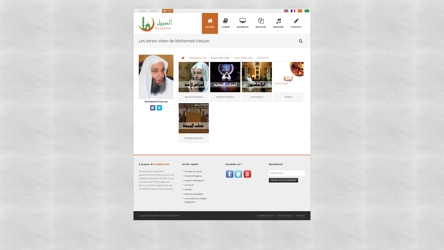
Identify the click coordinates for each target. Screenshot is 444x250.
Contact (154, 10)
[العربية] (307, 11)
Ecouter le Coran (193, 171)
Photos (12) (262, 57)
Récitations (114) (198, 57)
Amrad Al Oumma (194, 96)
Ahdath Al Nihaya (225, 96)
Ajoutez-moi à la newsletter (283, 180)
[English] (286, 11)
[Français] (293, 11)
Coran (169, 10)
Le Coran (189, 184)
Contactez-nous (284, 215)
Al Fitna (288, 96)
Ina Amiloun (257, 96)
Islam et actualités (194, 193)
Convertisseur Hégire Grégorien (196, 200)
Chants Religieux (193, 175)
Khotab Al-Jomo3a (194, 138)
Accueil (142, 10)
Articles (188, 189)
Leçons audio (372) (243, 57)
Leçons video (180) (220, 57)
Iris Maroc (300, 215)
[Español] (300, 11)
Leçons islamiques (194, 180)
